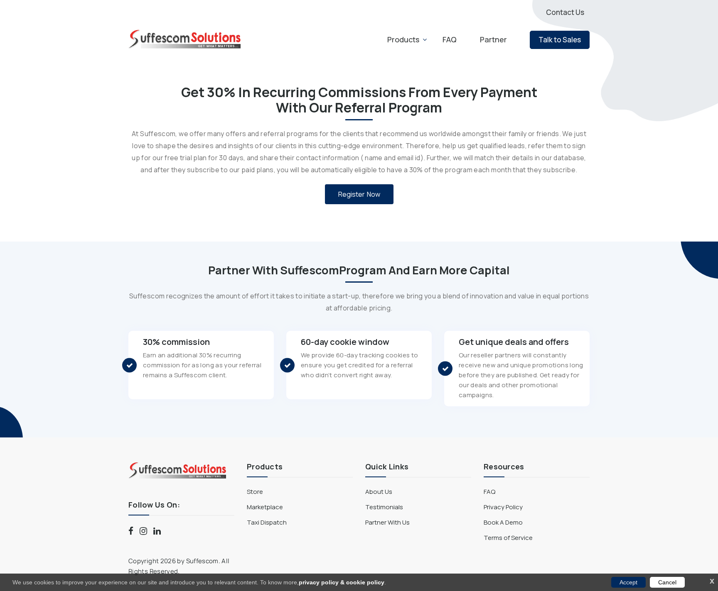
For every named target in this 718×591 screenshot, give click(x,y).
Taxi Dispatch (267, 522)
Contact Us (565, 12)
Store (255, 491)
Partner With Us (387, 522)
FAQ (450, 39)
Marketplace (265, 507)
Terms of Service (508, 537)
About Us (378, 491)
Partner (493, 39)
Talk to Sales (559, 39)
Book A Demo (503, 522)
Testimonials (384, 507)
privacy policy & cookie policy (341, 582)
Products (403, 39)
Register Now (359, 194)
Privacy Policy (503, 507)
